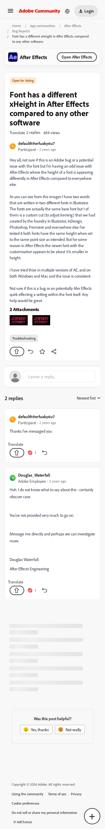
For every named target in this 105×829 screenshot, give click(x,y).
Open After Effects (77, 56)
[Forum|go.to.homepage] (39, 11)
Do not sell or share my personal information (44, 812)
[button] (10, 12)
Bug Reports (21, 31)
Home (16, 26)
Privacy (76, 794)
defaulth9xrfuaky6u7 (36, 143)
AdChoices (24, 822)
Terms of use (57, 794)
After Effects (72, 26)
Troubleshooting (24, 338)
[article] (52, 435)
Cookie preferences (25, 803)
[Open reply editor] (52, 376)
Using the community (27, 794)
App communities (42, 26)
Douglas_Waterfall (34, 475)
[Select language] (67, 11)
